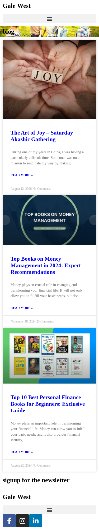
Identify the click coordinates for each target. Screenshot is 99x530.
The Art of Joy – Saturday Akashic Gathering (42, 136)
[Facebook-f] (9, 520)
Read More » (22, 175)
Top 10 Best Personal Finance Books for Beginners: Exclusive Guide (48, 404)
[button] (49, 18)
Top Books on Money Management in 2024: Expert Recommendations (46, 265)
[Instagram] (22, 520)
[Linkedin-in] (35, 520)
